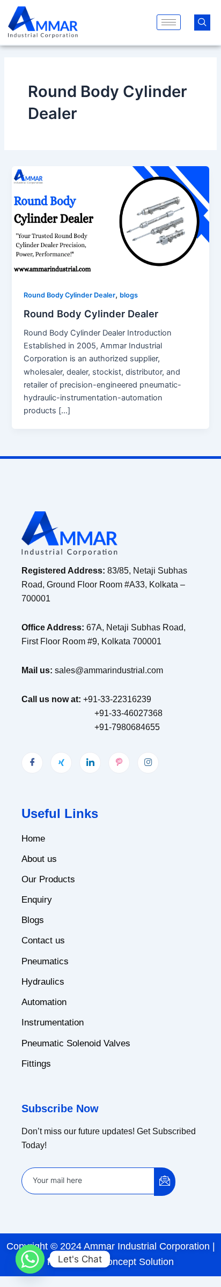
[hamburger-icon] (169, 22)
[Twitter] (61, 762)
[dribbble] (119, 762)
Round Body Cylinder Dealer (69, 295)
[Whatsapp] (30, 1259)
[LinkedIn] (90, 762)
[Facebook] (32, 762)
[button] (202, 22)
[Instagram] (148, 762)
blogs (129, 295)
